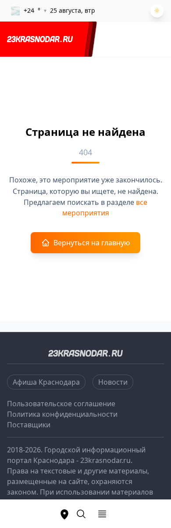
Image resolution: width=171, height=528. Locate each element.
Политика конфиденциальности (62, 414)
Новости (113, 382)
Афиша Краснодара (46, 382)
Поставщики (28, 425)
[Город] (64, 514)
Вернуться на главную (91, 243)
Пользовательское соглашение (61, 403)
